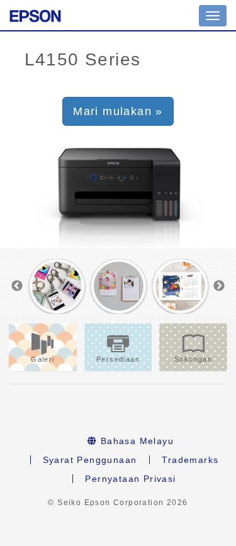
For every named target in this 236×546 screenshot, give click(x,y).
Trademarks (190, 460)
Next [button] (219, 286)
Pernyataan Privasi (130, 479)
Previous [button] (17, 286)
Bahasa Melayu (135, 441)
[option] (57, 286)
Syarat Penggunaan (90, 460)
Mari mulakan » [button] (118, 111)
